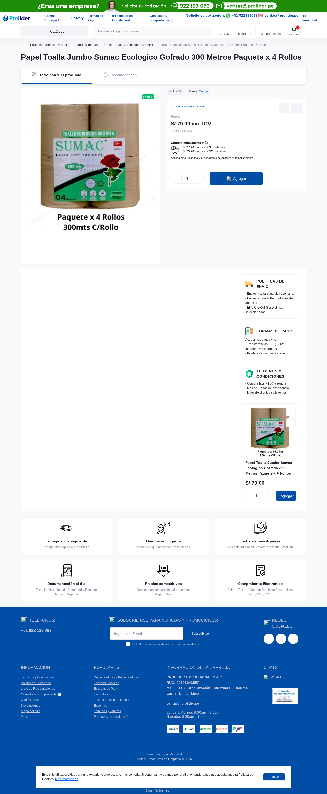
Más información (66, 779)
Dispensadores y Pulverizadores (116, 677)
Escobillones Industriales (111, 700)
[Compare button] (296, 108)
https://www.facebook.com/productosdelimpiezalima (269, 639)
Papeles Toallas (86, 45)
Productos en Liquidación (111, 717)
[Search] (207, 31)
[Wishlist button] (284, 108)
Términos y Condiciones (270, 373)
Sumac (204, 91)
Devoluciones (30, 705)
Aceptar (274, 776)
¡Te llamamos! (309, 18)
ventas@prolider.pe (280, 15)
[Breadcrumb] (23, 45)
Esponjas (100, 705)
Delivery (77, 18)
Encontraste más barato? (188, 106)
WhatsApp (278, 677)
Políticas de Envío (270, 284)
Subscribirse (200, 633)
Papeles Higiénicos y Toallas (50, 45)
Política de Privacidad (36, 683)
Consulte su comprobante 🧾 (41, 694)
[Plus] (198, 178)
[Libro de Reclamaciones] (285, 696)
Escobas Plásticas (106, 683)
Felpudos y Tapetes (107, 711)
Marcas (26, 717)
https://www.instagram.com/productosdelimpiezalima (281, 639)
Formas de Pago (274, 331)
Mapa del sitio (30, 711)
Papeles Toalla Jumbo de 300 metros (128, 45)
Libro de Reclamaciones (38, 688)
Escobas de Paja (105, 688)
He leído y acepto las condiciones (166, 644)
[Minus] (176, 178)
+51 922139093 (244, 15)
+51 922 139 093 (36, 630)
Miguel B (176, 754)
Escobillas (101, 694)
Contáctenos (30, 700)
